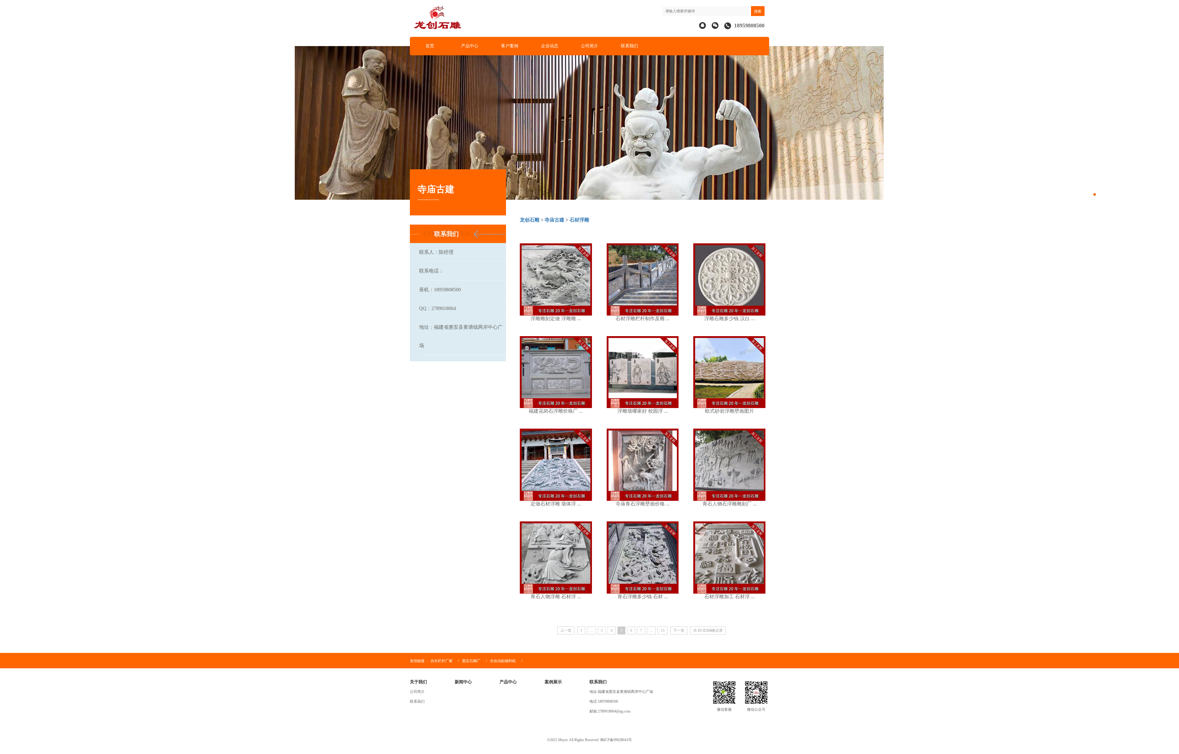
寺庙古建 (554, 219)
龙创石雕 (529, 219)
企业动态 (549, 46)
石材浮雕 (579, 219)
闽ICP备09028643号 (616, 740)
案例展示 (553, 682)
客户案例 (509, 46)
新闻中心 (463, 682)
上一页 (565, 630)
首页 (430, 46)
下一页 (678, 630)
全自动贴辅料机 (503, 661)
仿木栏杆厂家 (441, 661)
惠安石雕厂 (471, 661)
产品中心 (469, 46)
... (591, 630)
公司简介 (589, 46)
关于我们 (418, 682)
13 (662, 630)
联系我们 (629, 46)
